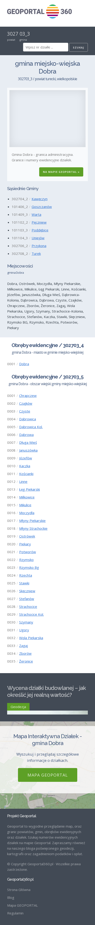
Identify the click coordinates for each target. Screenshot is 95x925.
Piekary (25, 544)
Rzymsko (26, 559)
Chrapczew (28, 395)
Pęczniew (39, 222)
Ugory (24, 630)
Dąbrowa (26, 434)
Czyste (24, 411)
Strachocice (28, 606)
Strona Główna (18, 889)
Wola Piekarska (31, 637)
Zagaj (23, 645)
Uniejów (38, 238)
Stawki (24, 583)
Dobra (24, 363)
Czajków (25, 403)
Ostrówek (27, 536)
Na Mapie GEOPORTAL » (61, 172)
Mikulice (25, 505)
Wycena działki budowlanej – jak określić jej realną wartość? (46, 691)
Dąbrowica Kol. (31, 426)
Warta (36, 214)
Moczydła (26, 512)
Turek (36, 253)
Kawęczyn (40, 198)
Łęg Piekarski (29, 489)
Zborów (25, 653)
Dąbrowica (27, 419)
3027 (12, 34)
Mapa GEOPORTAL (47, 775)
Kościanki (26, 473)
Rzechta (25, 575)
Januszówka (28, 450)
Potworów (27, 551)
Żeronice (26, 661)
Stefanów (26, 598)
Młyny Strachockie (33, 528)
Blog (10, 897)
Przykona (39, 245)
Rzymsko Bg (29, 567)
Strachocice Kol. (31, 614)
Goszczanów (42, 206)
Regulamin (15, 913)
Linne (23, 481)
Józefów (25, 458)
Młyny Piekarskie (32, 520)
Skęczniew (27, 591)
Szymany (26, 622)
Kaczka (24, 466)
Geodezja (18, 706)
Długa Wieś (28, 442)
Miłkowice (27, 497)
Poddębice (40, 230)
